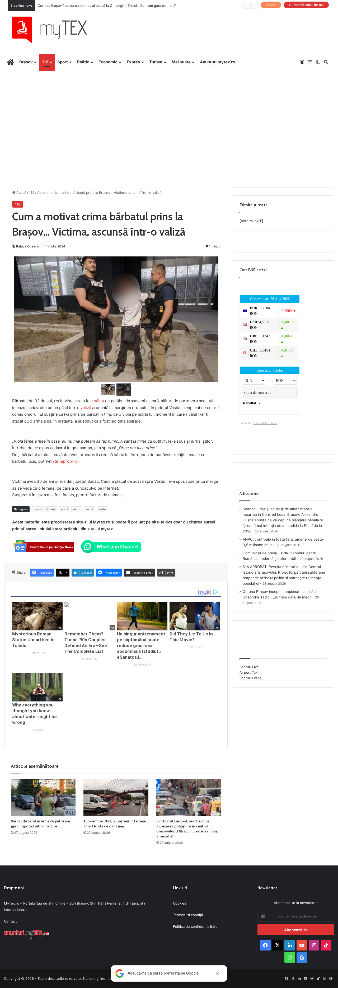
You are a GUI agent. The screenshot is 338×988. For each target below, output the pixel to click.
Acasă (20, 192)
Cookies (179, 903)
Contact (10, 921)
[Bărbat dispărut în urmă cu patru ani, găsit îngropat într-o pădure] (43, 797)
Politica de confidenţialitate (195, 926)
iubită (64, 509)
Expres (133, 61)
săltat (99, 400)
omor (77, 509)
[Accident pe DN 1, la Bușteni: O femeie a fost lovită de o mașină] (115, 797)
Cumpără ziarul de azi (306, 5)
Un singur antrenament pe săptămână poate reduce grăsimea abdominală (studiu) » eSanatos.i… (141, 645)
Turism (155, 61)
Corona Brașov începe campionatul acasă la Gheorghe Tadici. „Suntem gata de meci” (107, 5)
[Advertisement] (169, 112)
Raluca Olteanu (27, 246)
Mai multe (181, 61)
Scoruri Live (249, 667)
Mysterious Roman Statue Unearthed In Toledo (33, 639)
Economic (108, 61)
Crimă (51, 509)
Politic (83, 61)
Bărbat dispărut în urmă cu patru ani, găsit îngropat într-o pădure (41, 823)
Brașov (26, 61)
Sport (62, 61)
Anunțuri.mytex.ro (217, 61)
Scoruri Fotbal (251, 678)
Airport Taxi (249, 672)
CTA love (37, 729)
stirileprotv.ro (65, 461)
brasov (37, 509)
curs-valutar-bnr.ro (265, 423)
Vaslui (102, 509)
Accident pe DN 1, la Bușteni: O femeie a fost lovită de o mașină (114, 823)
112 (45, 61)
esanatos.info (142, 664)
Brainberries (37, 653)
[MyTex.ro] (54, 29)
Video (271, 5)
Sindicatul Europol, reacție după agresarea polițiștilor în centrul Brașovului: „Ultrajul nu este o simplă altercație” (187, 829)
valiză (86, 407)
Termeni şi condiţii (188, 915)
